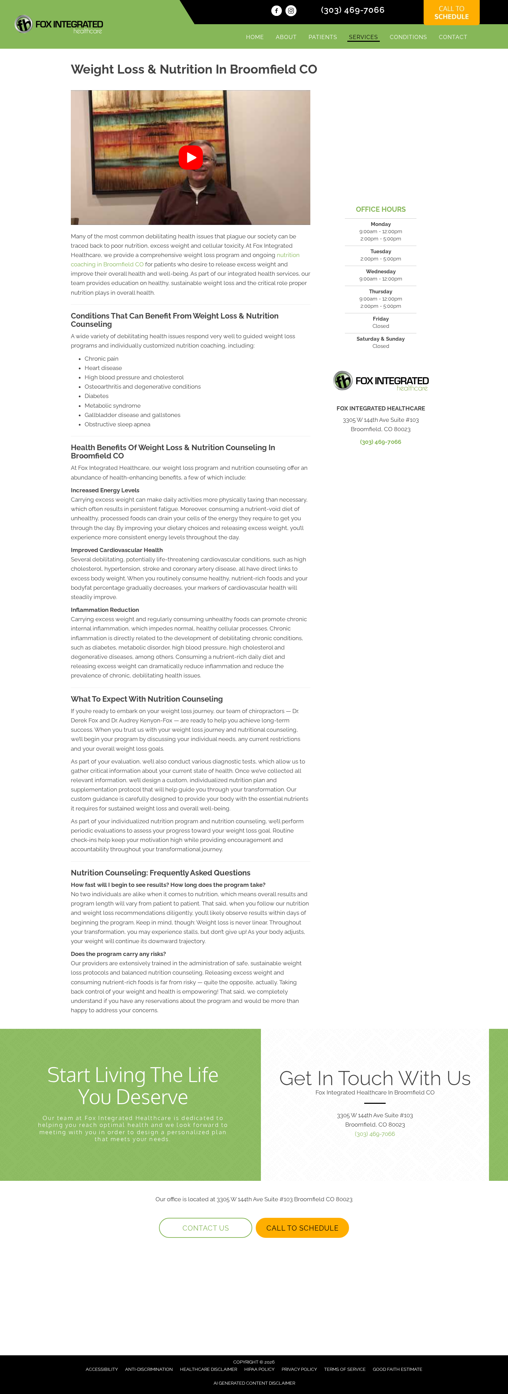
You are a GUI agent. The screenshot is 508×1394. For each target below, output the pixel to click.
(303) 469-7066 (353, 10)
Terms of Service (345, 1369)
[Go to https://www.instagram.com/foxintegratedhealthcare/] (291, 11)
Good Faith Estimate (397, 1369)
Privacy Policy (299, 1369)
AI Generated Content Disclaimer (254, 1383)
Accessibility (102, 1369)
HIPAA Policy (259, 1369)
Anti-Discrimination (149, 1369)
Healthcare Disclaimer (208, 1369)
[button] (191, 157)
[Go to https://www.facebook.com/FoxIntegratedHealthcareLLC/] (276, 11)
